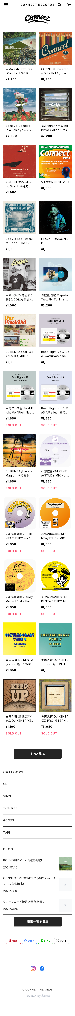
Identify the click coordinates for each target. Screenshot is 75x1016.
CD (5, 784)
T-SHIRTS (10, 808)
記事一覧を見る (38, 922)
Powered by (33, 995)
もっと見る (37, 754)
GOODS (8, 820)
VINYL (7, 796)
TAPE (7, 832)
